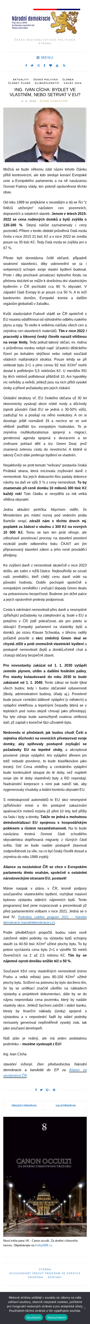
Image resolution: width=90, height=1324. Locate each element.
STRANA (45, 1269)
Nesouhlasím (56, 1317)
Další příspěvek (66, 1105)
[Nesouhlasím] (84, 1308)
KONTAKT (55, 1277)
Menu (47, 57)
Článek (68, 79)
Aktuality (21, 79)
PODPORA (35, 1277)
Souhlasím (34, 1317)
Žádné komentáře (54, 101)
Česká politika (45, 79)
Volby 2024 (73, 83)
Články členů (19, 83)
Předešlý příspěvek (24, 1105)
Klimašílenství (47, 83)
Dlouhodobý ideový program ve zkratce (45, 1273)
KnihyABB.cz (43, 1245)
